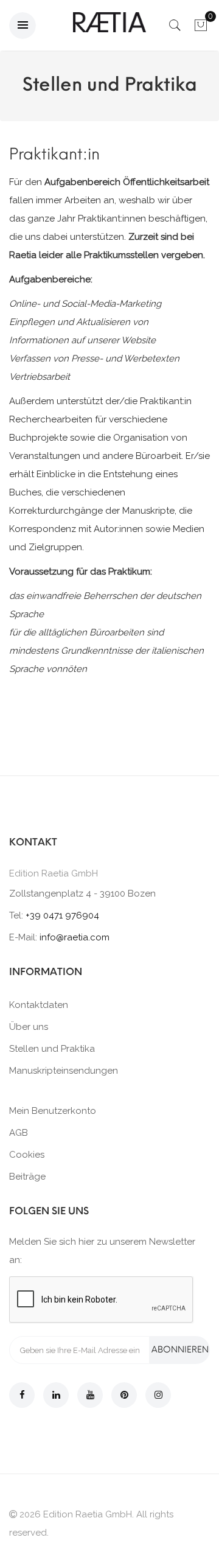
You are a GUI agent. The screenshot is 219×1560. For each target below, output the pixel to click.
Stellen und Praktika (52, 1048)
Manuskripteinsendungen (63, 1070)
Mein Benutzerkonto (52, 1110)
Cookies (26, 1154)
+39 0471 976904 (62, 915)
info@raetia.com (74, 937)
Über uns (28, 1026)
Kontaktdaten (38, 1004)
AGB (18, 1132)
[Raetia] (109, 22)
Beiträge (27, 1176)
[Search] (175, 28)
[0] (200, 28)
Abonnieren (180, 1350)
